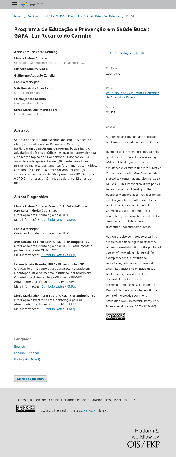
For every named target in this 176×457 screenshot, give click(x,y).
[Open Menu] (14, 4)
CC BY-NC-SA (88, 411)
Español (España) (26, 353)
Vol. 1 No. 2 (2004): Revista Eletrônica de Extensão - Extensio (82, 16)
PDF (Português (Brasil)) (128, 53)
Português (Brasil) (27, 359)
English (19, 346)
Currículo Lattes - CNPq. (58, 220)
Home (18, 16)
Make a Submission (30, 379)
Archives (32, 16)
